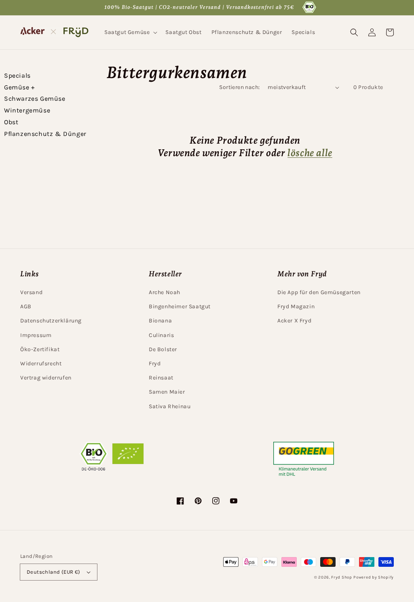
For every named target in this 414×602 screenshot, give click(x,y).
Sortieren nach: (239, 87)
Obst (11, 122)
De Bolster (163, 349)
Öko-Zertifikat (39, 349)
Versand (31, 292)
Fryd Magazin (296, 306)
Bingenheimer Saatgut (180, 306)
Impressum (35, 335)
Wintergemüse (27, 110)
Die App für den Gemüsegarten (319, 292)
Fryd (155, 363)
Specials (17, 75)
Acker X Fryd (294, 320)
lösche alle (309, 153)
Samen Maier (167, 391)
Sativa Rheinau (169, 406)
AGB (26, 306)
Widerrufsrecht (40, 363)
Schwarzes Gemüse (34, 98)
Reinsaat (161, 377)
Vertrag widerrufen (46, 377)
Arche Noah (164, 292)
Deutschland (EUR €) (53, 572)
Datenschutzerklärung (51, 320)
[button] (130, 32)
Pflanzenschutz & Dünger (45, 134)
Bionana (160, 320)
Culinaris (161, 335)
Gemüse (19, 87)
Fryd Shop (341, 577)
